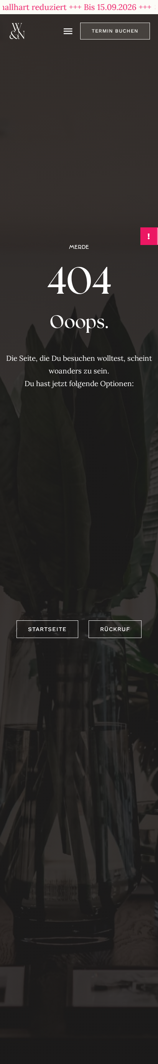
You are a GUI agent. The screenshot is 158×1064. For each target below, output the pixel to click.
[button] (115, 31)
